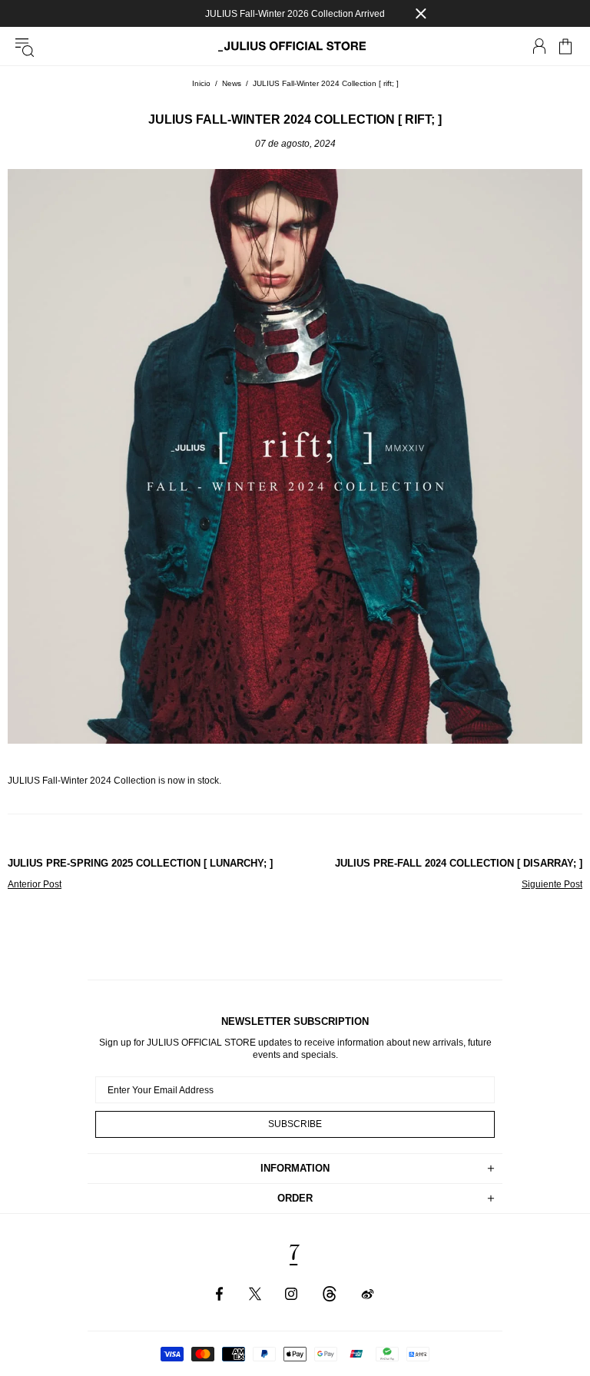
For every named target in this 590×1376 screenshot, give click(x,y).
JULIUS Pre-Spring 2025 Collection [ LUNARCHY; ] (140, 863)
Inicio (201, 83)
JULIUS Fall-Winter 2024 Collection (82, 780)
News (231, 83)
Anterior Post (34, 884)
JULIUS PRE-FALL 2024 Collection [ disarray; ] (458, 863)
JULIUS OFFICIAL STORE (295, 46)
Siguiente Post (552, 884)
